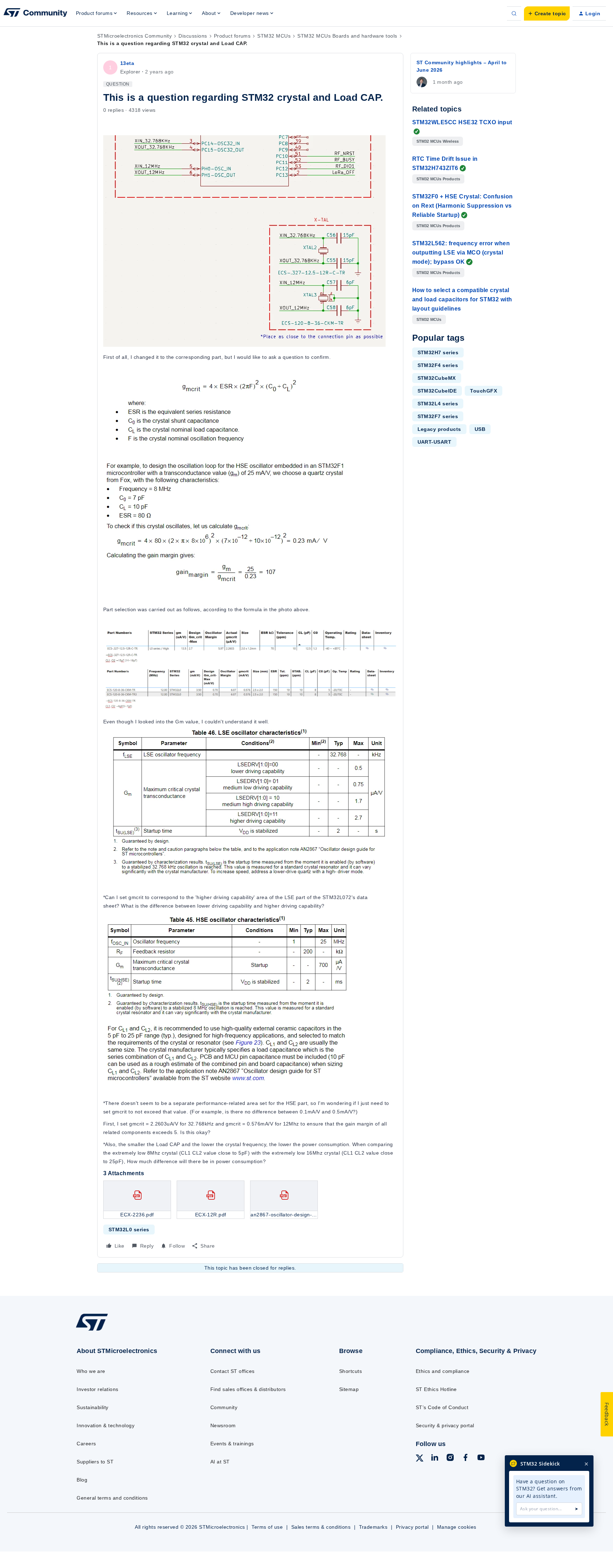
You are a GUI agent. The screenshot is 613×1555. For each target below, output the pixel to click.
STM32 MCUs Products (438, 179)
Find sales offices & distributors (248, 1389)
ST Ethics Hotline (436, 1389)
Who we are (91, 1371)
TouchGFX (483, 391)
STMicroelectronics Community (134, 36)
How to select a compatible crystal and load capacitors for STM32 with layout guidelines (462, 299)
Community (223, 1407)
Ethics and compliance (443, 1371)
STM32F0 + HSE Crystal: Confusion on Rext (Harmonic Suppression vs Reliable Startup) (462, 205)
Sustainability (93, 1407)
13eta (127, 63)
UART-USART (435, 442)
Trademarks (373, 1527)
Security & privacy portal (445, 1425)
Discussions (192, 36)
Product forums (232, 36)
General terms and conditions (112, 1498)
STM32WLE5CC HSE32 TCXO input (462, 122)
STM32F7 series (438, 416)
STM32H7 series (438, 352)
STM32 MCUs (274, 36)
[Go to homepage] (128, 1330)
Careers (86, 1443)
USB (480, 429)
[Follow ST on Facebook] (465, 1458)
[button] (547, 13)
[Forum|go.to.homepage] (35, 13)
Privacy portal (412, 1527)
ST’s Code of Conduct (442, 1407)
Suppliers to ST (95, 1461)
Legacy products (439, 429)
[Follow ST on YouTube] (481, 1458)
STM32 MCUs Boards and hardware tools (347, 36)
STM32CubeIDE (437, 391)
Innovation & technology (105, 1425)
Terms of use (267, 1527)
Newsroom (223, 1425)
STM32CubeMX (437, 378)
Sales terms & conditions (321, 1527)
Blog (82, 1480)
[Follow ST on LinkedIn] (434, 1458)
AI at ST (220, 1461)
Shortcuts (350, 1371)
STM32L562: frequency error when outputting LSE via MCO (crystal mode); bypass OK (461, 252)
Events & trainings (232, 1443)
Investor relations (97, 1389)
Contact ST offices (232, 1371)
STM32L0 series (129, 1229)
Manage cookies (456, 1527)
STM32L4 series (438, 403)
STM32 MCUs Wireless (437, 141)
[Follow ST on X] (420, 1459)
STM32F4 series (438, 365)
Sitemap (349, 1389)
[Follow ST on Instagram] (450, 1458)
